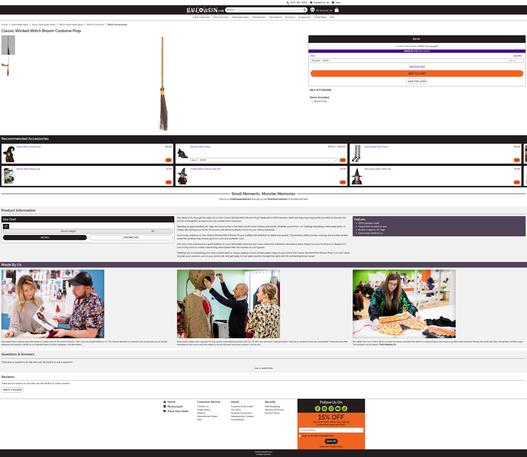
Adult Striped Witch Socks (376, 147)
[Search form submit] (305, 9)
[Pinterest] (324, 408)
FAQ (199, 419)
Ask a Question (263, 368)
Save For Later (417, 81)
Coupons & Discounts (242, 406)
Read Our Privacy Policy (331, 446)
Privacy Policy (272, 413)
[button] (321, 9)
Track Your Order (178, 411)
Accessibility (237, 419)
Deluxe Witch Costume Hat (28, 147)
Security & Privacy (274, 409)
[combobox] (263, 9)
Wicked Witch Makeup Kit (28, 169)
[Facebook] (317, 408)
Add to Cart (417, 73)
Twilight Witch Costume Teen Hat (205, 169)
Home (171, 402)
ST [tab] (6, 226)
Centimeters (130, 237)
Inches (45, 237)
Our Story (236, 409)
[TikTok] (344, 408)
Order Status (203, 409)
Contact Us (319, 2)
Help (337, 2)
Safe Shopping (272, 406)
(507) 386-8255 (298, 2)
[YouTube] (338, 408)
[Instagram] (331, 408)
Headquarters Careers (242, 416)
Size (313, 55)
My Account (175, 406)
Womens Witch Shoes (200, 147)
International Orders (207, 416)
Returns (201, 413)
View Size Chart (417, 66)
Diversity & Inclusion (241, 413)
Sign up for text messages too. (318, 435)
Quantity (517, 55)
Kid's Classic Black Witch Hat (378, 169)
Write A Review (12, 390)
